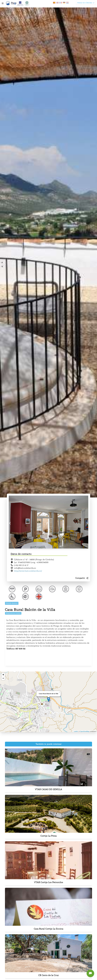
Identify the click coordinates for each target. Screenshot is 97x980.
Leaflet (76, 731)
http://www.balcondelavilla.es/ (28, 571)
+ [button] (3, 674)
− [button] (3, 678)
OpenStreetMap (84, 731)
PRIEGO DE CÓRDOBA (84, 3)
